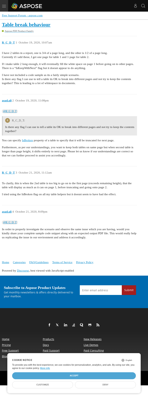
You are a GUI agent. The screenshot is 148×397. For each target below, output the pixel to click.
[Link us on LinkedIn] (66, 325)
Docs (46, 345)
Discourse (23, 270)
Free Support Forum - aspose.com (22, 15)
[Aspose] (27, 6)
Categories (19, 262)
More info (45, 368)
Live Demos (91, 345)
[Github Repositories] (90, 325)
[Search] (143, 6)
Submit (129, 290)
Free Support (10, 350)
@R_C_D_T (10, 111)
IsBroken (27, 140)
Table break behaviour (26, 24)
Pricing (6, 345)
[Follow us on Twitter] (58, 325)
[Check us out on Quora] (82, 325)
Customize (42, 384)
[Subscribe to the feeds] (98, 325)
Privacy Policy (84, 262)
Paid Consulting (94, 350)
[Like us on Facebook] (50, 325)
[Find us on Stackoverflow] (74, 325)
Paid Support (51, 350)
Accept (74, 375)
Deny (105, 384)
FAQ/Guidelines (39, 262)
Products (48, 339)
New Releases (93, 339)
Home (5, 262)
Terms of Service (62, 262)
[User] (135, 6)
